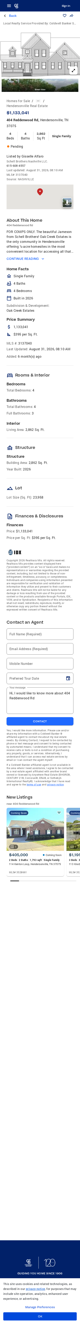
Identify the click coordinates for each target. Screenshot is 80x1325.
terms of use (34, 784)
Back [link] (13, 16)
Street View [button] (40, 89)
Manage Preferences (40, 1307)
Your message (17, 687)
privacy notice (55, 784)
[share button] (71, 15)
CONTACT (40, 721)
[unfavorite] (59, 813)
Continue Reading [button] (23, 259)
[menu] (10, 5)
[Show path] (38, 101)
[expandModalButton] (73, 70)
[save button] (65, 16)
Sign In (66, 5)
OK (40, 1316)
